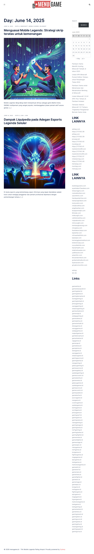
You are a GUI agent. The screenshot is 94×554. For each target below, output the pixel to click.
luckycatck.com (77, 203)
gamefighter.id (77, 477)
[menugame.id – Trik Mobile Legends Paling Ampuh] (47, 4)
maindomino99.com (79, 149)
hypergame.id (77, 499)
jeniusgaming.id (77, 304)
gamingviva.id (77, 531)
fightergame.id (77, 492)
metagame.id (76, 489)
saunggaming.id (77, 306)
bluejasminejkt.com (78, 210)
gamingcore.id (77, 519)
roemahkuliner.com (78, 193)
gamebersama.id (78, 336)
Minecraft (24, 26)
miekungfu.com (77, 215)
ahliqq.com (76, 134)
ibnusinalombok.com (79, 258)
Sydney (62, 549)
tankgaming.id (77, 507)
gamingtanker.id (77, 432)
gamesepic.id (76, 445)
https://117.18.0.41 (78, 146)
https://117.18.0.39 (78, 136)
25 (79, 52)
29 (89, 52)
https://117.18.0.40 (78, 161)
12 (81, 46)
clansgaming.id (77, 422)
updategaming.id (78, 373)
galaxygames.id (77, 383)
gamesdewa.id (77, 318)
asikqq (74, 270)
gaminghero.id (77, 517)
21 (86, 49)
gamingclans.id (77, 420)
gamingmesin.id (77, 514)
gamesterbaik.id (77, 323)
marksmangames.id (78, 465)
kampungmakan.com (79, 201)
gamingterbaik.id (78, 301)
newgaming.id (77, 363)
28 (87, 52)
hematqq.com (77, 164)
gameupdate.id (77, 393)
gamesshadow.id (78, 311)
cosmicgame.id (77, 403)
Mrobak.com (76, 213)
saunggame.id (77, 353)
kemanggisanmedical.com (81, 240)
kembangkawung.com (79, 225)
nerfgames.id (76, 450)
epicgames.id (76, 460)
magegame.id (76, 497)
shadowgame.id (77, 356)
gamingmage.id (77, 425)
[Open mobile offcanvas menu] (4, 4)
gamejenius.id (77, 348)
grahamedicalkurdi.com (80, 260)
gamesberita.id (77, 378)
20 (84, 49)
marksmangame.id (78, 502)
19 (81, 49)
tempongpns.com (78, 191)
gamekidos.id (76, 512)
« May (78, 58)
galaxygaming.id (77, 365)
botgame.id (76, 487)
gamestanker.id (77, 509)
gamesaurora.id (77, 368)
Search (74, 21)
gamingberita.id (77, 360)
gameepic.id (76, 484)
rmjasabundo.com (78, 220)
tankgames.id (76, 462)
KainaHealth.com (78, 248)
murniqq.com (76, 166)
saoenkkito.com (77, 196)
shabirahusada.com (78, 250)
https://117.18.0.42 (78, 141)
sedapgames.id (77, 331)
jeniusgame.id (77, 412)
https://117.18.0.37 (78, 156)
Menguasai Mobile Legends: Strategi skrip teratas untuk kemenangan (33, 32)
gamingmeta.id (77, 427)
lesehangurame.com (79, 186)
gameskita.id (76, 286)
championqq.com (78, 159)
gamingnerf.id (77, 415)
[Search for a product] (89, 4)
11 (78, 46)
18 (78, 49)
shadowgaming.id (78, 308)
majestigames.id (77, 333)
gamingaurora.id (77, 358)
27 (84, 52)
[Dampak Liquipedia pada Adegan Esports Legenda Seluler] (34, 158)
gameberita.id (77, 395)
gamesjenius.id (77, 321)
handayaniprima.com (79, 198)
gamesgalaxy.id (77, 370)
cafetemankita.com (78, 218)
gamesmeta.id (77, 437)
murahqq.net (76, 144)
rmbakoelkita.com (78, 206)
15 (89, 46)
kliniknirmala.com (78, 243)
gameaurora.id (77, 388)
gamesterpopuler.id (78, 289)
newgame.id (76, 400)
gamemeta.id (76, 474)
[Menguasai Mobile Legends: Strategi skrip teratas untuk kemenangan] (34, 68)
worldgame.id (77, 410)
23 (73, 52)
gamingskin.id (77, 417)
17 (76, 49)
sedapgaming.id (77, 316)
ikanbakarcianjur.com (79, 230)
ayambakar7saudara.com (80, 188)
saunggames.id (77, 328)
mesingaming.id (77, 527)
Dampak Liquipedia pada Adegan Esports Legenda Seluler (33, 121)
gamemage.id (76, 482)
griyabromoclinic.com (79, 265)
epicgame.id (76, 494)
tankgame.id (76, 504)
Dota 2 (17, 26)
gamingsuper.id (77, 529)
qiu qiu (74, 273)
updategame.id (77, 405)
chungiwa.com (77, 228)
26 (81, 52)
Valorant (42, 26)
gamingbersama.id (78, 296)
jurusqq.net (76, 139)
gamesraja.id (76, 313)
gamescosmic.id (77, 375)
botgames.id (76, 452)
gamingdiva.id (77, 524)
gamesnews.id (77, 380)
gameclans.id (76, 472)
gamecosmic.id (77, 390)
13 (84, 46)
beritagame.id (77, 408)
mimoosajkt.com (78, 223)
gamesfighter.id (77, 440)
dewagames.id (77, 326)
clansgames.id (77, 447)
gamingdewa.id (77, 294)
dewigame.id (76, 351)
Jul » (83, 58)
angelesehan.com (78, 208)
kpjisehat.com (77, 233)
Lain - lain (24, 115)
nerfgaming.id (77, 430)
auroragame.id (77, 398)
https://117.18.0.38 (78, 151)
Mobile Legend (34, 26)
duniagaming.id (77, 299)
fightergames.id (77, 455)
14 (86, 46)
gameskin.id (76, 467)
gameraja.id (76, 343)
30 (73, 56)
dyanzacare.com (78, 262)
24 (76, 52)
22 (89, 49)
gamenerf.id (76, 469)
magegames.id (77, 457)
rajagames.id (76, 341)
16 (73, 49)
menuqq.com (76, 169)
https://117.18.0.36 (78, 131)
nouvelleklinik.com (78, 245)
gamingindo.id (77, 522)
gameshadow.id (77, 338)
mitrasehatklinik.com (79, 235)
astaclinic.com (77, 255)
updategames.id (77, 385)
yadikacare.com (77, 253)
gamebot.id (76, 479)
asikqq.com (76, 129)
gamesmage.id (77, 442)
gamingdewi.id (77, 291)
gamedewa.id (76, 346)
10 (76, 46)
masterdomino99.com (79, 154)
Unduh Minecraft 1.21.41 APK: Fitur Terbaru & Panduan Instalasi (80, 98)
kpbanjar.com (76, 238)
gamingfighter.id (77, 435)
